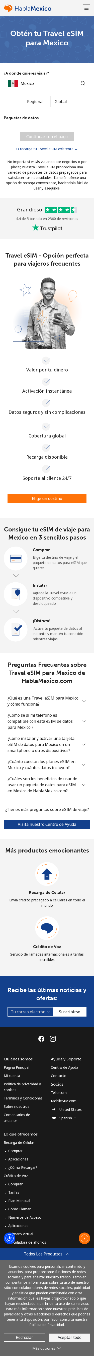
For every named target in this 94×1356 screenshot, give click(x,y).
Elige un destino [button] (47, 498)
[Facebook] (42, 1038)
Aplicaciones (18, 1159)
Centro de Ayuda (64, 1067)
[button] (86, 8)
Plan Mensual (19, 1200)
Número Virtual (20, 1234)
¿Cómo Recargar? (22, 1167)
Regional (35, 101)
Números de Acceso (24, 1217)
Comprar (15, 1150)
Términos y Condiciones (23, 1098)
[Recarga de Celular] (47, 874)
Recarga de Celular (47, 892)
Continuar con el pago (47, 136)
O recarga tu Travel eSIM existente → (47, 148)
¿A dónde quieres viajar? (26, 73)
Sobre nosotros (16, 1106)
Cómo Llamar (19, 1209)
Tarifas (13, 1192)
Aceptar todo (69, 1337)
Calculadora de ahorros (27, 1242)
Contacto (58, 1075)
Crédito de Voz (47, 946)
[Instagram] (52, 1038)
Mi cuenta (12, 1075)
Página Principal (16, 1067)
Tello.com (59, 1092)
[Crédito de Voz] (47, 928)
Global (61, 101)
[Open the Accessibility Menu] (9, 1238)
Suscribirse (69, 1012)
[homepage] (42, 8)
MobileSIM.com (63, 1100)
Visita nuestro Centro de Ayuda (47, 824)
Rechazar (24, 1337)
